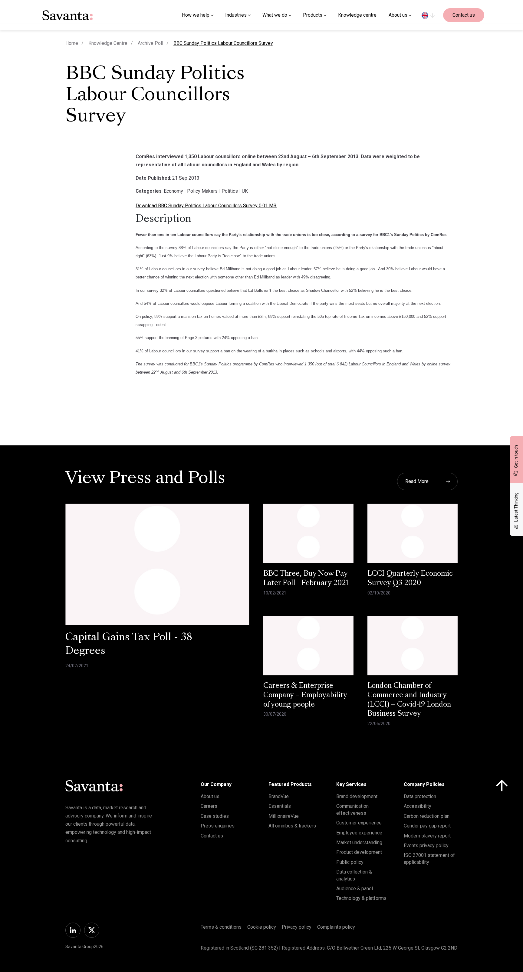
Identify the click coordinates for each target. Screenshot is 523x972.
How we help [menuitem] (195, 15)
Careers (209, 806)
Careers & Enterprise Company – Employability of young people (305, 695)
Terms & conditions (221, 927)
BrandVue (278, 796)
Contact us (463, 15)
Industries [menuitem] (236, 15)
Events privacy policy (426, 845)
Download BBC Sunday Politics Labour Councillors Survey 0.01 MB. (206, 205)
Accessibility (417, 806)
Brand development (356, 796)
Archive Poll (150, 43)
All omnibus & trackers (292, 826)
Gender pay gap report (427, 826)
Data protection (420, 796)
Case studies (215, 816)
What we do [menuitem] (274, 15)
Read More (417, 481)
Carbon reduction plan (426, 816)
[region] (428, 15)
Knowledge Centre (107, 43)
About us (210, 796)
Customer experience (359, 823)
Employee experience (359, 833)
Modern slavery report (427, 836)
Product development (359, 852)
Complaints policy (336, 927)
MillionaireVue (283, 816)
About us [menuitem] (398, 15)
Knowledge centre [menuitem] (357, 15)
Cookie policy (261, 927)
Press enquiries (218, 826)
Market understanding (359, 842)
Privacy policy (296, 927)
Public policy (349, 862)
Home (71, 43)
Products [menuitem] (312, 15)
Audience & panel (354, 888)
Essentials (279, 806)
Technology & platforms (361, 898)
